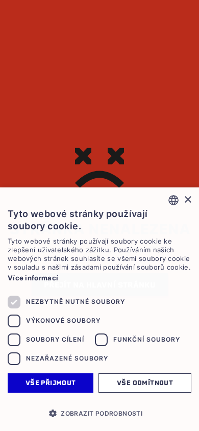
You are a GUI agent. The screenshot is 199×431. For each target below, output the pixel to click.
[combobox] (173, 200)
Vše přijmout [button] (51, 382)
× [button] (187, 200)
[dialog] (99, 309)
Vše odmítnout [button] (145, 382)
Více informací (33, 278)
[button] (99, 413)
